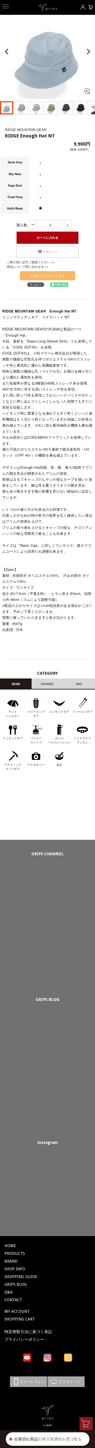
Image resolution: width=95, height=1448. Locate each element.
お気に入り (49, 251)
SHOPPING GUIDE (20, 1276)
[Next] (88, 51)
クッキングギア (13, 738)
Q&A (8, 1292)
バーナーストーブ (36, 740)
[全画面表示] (87, 91)
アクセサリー (36, 764)
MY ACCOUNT (17, 1311)
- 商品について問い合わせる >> (26, 266)
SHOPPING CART (19, 1319)
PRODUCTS (14, 1253)
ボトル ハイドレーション (59, 740)
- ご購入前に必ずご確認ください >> (30, 262)
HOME (10, 1245)
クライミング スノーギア (12, 766)
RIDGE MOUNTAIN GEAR (26, 129)
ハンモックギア (59, 711)
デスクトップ (66, 1381)
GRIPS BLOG (47, 999)
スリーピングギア (36, 713)
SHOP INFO (14, 1269)
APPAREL (47, 684)
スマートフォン (28, 1381)
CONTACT (13, 1299)
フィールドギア (82, 711)
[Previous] (7, 51)
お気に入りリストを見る (47, 275)
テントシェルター (13, 713)
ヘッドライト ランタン (82, 740)
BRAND (11, 1261)
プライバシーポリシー (24, 1339)
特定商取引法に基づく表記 (28, 1331)
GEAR (16, 684)
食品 (59, 764)
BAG (79, 684)
